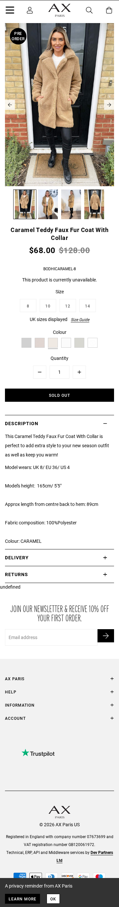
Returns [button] (16, 574)
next (109, 105)
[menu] (10, 11)
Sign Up (106, 635)
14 (87, 305)
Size (60, 291)
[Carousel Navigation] (59, 105)
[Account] (30, 10)
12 (67, 305)
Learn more (22, 898)
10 (48, 305)
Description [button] (21, 423)
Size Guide (80, 319)
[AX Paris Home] (59, 10)
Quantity (59, 358)
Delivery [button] (17, 557)
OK (53, 898)
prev (10, 105)
